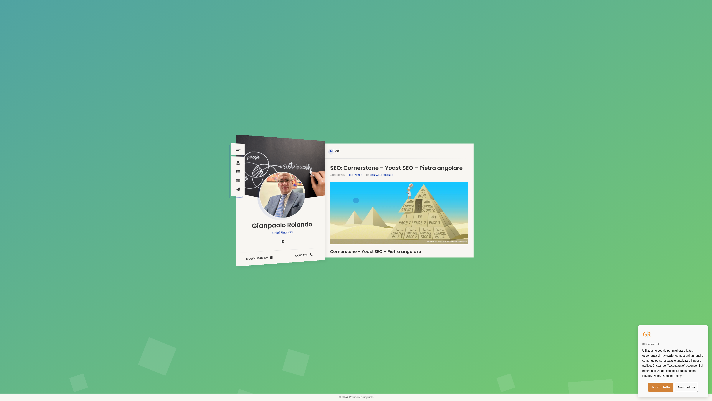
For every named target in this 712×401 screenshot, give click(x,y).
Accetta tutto (660, 387)
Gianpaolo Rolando (381, 175)
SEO (351, 175)
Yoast (358, 175)
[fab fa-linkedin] (283, 241)
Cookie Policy (672, 375)
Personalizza (686, 387)
